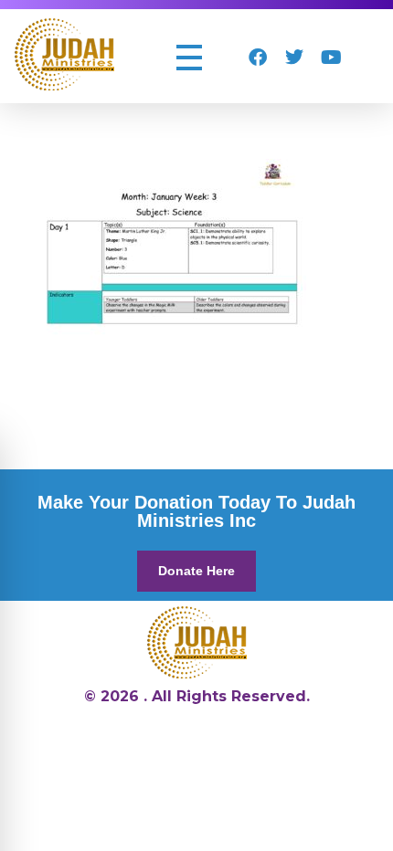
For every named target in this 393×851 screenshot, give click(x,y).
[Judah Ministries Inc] (64, 54)
